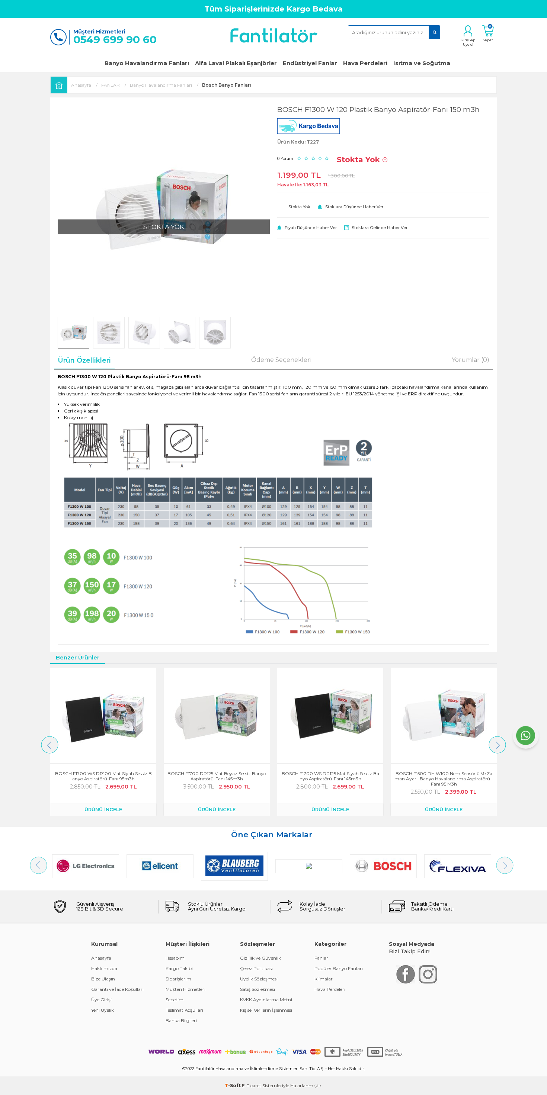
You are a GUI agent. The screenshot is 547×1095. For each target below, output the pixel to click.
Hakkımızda (104, 968)
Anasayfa (101, 958)
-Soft (233, 1085)
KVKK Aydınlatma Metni (266, 999)
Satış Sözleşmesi (257, 989)
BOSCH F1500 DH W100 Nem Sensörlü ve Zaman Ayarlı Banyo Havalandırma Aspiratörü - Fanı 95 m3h (443, 779)
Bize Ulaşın (103, 979)
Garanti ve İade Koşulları (117, 989)
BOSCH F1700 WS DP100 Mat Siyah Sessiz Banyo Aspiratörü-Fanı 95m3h (103, 776)
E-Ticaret (251, 1085)
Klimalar (323, 979)
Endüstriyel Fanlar (310, 63)
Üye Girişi (101, 999)
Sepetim (174, 999)
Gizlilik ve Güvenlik (260, 958)
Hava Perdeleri (365, 63)
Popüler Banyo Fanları (338, 968)
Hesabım (175, 958)
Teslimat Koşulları (184, 1010)
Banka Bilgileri (181, 1020)
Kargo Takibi (179, 968)
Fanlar (321, 958)
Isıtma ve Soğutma (421, 63)
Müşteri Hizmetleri (185, 989)
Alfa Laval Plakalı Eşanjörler (236, 63)
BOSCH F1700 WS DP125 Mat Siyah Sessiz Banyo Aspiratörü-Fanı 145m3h (330, 776)
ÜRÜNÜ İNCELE (103, 809)
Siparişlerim (178, 979)
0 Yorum (285, 158)
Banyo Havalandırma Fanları (147, 63)
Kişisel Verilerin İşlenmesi (266, 1010)
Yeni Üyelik (102, 1010)
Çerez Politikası (256, 968)
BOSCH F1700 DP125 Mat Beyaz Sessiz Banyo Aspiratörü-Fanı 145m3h (216, 776)
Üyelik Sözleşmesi (259, 979)
